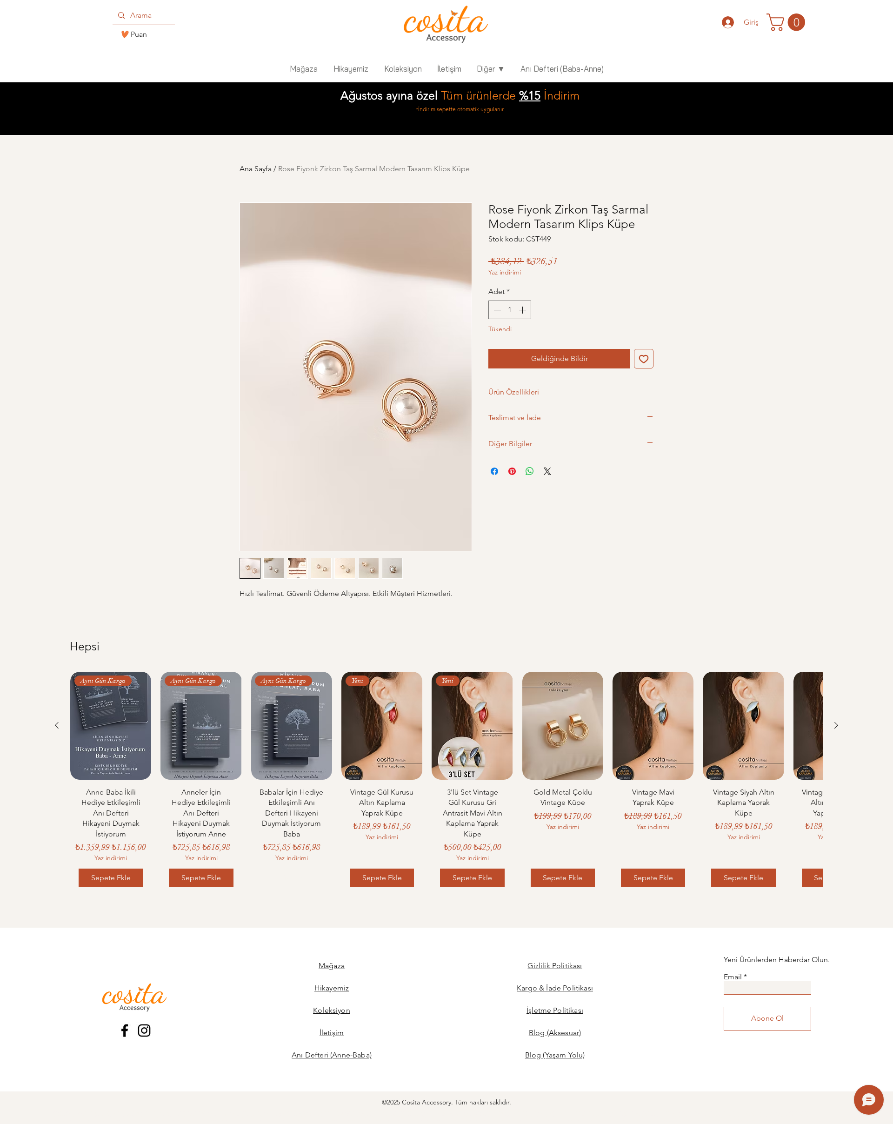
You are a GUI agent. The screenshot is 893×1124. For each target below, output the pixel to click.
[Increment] (523, 310)
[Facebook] (124, 1030)
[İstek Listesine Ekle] (643, 358)
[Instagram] (144, 1030)
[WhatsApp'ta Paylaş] (529, 471)
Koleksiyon (331, 1010)
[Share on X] (547, 471)
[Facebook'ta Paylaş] (494, 471)
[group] (446, 783)
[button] (787, 22)
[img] (446, 44)
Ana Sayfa (256, 168)
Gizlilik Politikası (554, 965)
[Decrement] (496, 310)
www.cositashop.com (722, 1120)
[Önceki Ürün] (56, 725)
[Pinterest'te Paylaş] (512, 471)
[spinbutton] (510, 310)
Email (733, 977)
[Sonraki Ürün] (836, 725)
